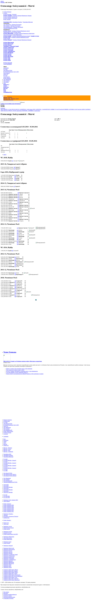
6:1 (17, 242)
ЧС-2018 (5, 464)
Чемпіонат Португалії (8, 548)
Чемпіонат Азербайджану (9, 559)
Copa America (6, 76)
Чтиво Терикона (9, 352)
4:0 (15, 176)
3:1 (15, 263)
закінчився (15, 110)
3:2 (17, 231)
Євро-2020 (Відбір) (8, 487)
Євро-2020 (6, 486)
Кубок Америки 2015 (8, 510)
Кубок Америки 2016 (8, 509)
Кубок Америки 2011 (8, 511)
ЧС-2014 (5, 466)
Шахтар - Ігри (6, 98)
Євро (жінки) (6, 73)
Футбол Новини (7, 11)
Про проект (6, 592)
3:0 (17, 233)
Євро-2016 (6, 488)
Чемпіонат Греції (7, 567)
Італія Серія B (6, 38)
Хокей (5, 85)
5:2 (17, 244)
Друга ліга (5, 524)
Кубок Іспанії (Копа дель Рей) (10, 534)
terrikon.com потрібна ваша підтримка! (11, 103)
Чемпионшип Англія (8, 32)
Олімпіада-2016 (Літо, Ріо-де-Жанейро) (12, 576)
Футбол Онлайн (7, 14)
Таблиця (5, 515)
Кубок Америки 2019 (8, 507)
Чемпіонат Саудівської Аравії (10, 554)
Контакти (5, 593)
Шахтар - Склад (15, 98)
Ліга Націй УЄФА (7, 70)
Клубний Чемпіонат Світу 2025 (11, 71)
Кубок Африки (7, 78)
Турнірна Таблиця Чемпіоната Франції (22, 39)
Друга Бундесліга (7, 34)
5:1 (14, 168)
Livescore (14, 14)
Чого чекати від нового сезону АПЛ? (15, 370)
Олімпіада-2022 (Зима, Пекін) (10, 572)
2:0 (18, 206)
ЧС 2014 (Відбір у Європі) (9, 468)
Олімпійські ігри (7, 92)
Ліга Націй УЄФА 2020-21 (9, 474)
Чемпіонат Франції (8, 545)
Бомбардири (6, 517)
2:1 (15, 175)
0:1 (14, 167)
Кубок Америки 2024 (8, 505)
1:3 (18, 196)
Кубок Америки (7, 503)
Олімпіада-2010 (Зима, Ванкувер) (11, 580)
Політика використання (9, 597)
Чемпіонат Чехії (7, 566)
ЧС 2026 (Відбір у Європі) (9, 460)
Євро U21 (5, 74)
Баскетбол (6, 87)
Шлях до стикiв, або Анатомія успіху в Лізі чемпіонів (19, 368)
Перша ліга (6, 522)
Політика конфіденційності (10, 594)
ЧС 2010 (5, 469)
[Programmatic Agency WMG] (36, 299)
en (2, 1)
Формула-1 (6, 84)
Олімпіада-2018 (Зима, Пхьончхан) (11, 574)
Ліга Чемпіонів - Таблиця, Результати (12, 24)
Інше (4, 83)
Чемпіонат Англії (7, 526)
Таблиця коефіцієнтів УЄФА (10, 28)
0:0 (18, 211)
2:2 (18, 194)
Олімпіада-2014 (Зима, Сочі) (10, 577)
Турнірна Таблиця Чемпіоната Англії (21, 31)
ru (3, 1)
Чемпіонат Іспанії (7, 531)
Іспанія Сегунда (7, 532)
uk (1, 1)
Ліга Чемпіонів (7, 79)
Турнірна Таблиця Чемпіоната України (22, 15)
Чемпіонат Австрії (7, 552)
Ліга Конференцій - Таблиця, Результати (13, 27)
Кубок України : (7, 520)
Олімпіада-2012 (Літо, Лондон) (10, 578)
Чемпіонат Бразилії (8, 561)
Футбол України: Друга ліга (10, 18)
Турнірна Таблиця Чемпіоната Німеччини (24, 33)
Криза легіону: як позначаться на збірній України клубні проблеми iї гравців (24, 373)
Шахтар (5, 96)
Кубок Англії (17, 32)
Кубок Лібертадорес (8, 431)
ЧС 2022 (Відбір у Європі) (9, 463)
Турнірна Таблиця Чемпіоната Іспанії (21, 36)
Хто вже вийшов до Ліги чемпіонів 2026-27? (17, 372)
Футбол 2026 (6, 421)
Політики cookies (7, 595)
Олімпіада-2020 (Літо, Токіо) (10, 573)
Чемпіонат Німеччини (8, 536)
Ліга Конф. (6, 82)
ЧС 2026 (5, 69)
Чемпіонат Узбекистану (9, 555)
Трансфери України (17, 22)
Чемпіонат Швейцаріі (8, 562)
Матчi (4, 154)
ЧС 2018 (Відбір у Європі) (9, 465)
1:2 (12, 160)
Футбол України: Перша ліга (10, 17)
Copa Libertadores (7, 64)
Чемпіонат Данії (7, 564)
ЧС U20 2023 (6, 496)
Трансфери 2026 (7, 454)
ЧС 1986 (5, 470)
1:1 (18, 208)
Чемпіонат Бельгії (7, 550)
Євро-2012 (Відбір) (8, 492)
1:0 (15, 178)
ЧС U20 (5, 75)
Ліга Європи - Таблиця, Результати (11, 25)
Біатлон (5, 88)
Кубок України (7, 19)
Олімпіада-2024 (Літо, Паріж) (10, 571)
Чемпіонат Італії (7, 541)
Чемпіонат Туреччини (8, 558)
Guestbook (5, 436)
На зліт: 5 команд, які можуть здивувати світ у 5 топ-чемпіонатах (22, 371)
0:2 (18, 197)
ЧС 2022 (5, 461)
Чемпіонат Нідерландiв (9, 549)
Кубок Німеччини (17, 34)
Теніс (4, 91)
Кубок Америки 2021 (8, 506)
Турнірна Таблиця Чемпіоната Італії (20, 37)
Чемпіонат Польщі (7, 553)
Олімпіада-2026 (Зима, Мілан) (10, 569)
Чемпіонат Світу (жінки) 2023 (10, 500)
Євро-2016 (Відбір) (8, 489)
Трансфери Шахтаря (28, 22)
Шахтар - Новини (7, 97)
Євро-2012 (6, 491)
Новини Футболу (7, 419)
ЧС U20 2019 (6, 497)
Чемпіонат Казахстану (8, 557)
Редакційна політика (8, 598)
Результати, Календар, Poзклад (10, 516)
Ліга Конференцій (7, 430)
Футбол (2, 2)
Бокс (4, 89)
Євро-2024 (6, 68)
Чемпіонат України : (8, 513)
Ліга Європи (6, 80)
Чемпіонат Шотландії (8, 563)
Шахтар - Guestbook (8, 451)
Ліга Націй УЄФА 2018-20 (9, 475)
